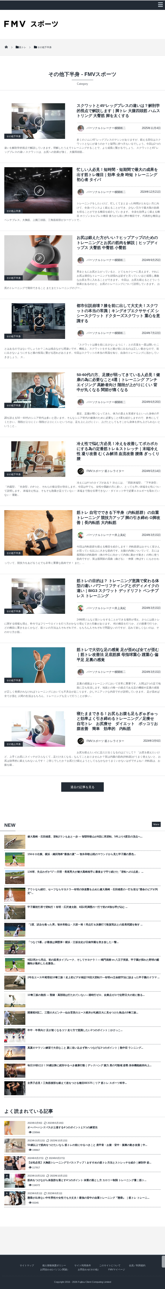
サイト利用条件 (82, 1265)
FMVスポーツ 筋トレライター (105, 471)
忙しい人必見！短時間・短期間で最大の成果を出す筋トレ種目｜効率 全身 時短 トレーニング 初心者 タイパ (117, 174)
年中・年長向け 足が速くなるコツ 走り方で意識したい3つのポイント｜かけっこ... (75, 1030)
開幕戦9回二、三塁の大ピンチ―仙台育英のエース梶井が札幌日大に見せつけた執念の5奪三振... (83, 1012)
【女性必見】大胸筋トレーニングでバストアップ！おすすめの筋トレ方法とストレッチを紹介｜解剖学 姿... (89, 1162)
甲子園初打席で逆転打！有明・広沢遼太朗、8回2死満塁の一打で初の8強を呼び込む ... (77, 906)
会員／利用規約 (137, 1265)
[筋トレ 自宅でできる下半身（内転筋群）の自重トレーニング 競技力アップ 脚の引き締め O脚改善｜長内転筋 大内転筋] (38, 532)
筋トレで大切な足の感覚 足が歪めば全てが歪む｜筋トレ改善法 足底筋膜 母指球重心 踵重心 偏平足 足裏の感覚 (118, 655)
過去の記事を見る (82, 787)
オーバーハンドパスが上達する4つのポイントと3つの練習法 (63, 1127)
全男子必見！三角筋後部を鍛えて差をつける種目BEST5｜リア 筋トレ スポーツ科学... (77, 1082)
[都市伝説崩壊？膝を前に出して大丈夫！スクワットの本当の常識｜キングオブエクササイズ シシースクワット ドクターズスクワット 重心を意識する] (38, 321)
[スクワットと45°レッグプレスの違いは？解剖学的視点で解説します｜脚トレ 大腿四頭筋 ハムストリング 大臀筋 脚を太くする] (38, 121)
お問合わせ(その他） (89, 1269)
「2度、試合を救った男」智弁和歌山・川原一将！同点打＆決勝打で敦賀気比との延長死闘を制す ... (85, 924)
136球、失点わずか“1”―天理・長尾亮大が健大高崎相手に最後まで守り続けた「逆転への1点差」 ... (85, 871)
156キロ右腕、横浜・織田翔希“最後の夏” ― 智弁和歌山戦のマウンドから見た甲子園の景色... (82, 854)
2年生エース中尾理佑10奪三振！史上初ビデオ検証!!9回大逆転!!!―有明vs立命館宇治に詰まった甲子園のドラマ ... (93, 977)
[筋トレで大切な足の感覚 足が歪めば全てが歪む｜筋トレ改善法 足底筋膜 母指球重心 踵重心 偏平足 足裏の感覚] (38, 665)
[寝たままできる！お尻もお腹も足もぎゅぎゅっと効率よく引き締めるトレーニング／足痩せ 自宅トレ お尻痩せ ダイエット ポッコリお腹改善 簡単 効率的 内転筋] (38, 729)
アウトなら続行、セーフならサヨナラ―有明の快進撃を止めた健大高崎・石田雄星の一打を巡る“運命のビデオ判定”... (93, 891)
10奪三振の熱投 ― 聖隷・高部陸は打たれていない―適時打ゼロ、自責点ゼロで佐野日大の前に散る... (86, 994)
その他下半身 (13, 136)
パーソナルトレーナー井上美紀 (106, 535)
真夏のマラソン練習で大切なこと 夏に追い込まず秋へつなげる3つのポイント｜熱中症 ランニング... (85, 1047)
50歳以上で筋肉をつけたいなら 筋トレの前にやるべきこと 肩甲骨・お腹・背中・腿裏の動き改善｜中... (87, 1144)
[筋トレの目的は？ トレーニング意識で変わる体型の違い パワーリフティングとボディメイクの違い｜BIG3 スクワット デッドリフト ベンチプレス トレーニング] (38, 596)
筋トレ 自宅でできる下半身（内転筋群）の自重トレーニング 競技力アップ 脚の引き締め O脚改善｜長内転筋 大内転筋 (118, 517)
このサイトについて (110, 1265)
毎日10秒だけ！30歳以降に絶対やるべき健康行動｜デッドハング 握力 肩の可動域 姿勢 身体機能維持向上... (89, 1065)
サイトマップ (27, 1265)
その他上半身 (13, 211)
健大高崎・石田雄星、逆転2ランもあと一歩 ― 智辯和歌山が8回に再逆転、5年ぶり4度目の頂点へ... (85, 836)
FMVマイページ (116, 1269)
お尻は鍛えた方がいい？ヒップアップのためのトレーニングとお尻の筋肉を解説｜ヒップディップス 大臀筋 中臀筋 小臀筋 (117, 242)
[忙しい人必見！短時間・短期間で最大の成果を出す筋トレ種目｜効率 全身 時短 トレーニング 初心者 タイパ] (38, 190)
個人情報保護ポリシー (54, 1265)
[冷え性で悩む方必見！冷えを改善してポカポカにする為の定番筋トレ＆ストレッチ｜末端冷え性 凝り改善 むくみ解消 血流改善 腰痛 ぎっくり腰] (38, 459)
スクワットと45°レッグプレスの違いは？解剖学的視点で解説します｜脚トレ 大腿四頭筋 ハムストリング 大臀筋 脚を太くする (118, 110)
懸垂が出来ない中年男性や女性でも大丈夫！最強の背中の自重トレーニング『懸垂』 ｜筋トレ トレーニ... (88, 1197)
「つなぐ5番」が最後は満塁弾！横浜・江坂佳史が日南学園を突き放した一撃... (73, 942)
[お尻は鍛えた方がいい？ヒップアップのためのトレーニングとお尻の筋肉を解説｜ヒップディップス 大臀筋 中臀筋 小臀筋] (38, 258)
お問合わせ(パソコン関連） (54, 1269)
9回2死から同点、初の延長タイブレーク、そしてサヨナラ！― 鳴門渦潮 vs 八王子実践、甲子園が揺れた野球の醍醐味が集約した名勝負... (93, 961)
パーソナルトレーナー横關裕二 (106, 128)
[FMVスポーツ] (31, 25)
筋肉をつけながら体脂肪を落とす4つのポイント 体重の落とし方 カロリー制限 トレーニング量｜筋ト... (87, 1180)
